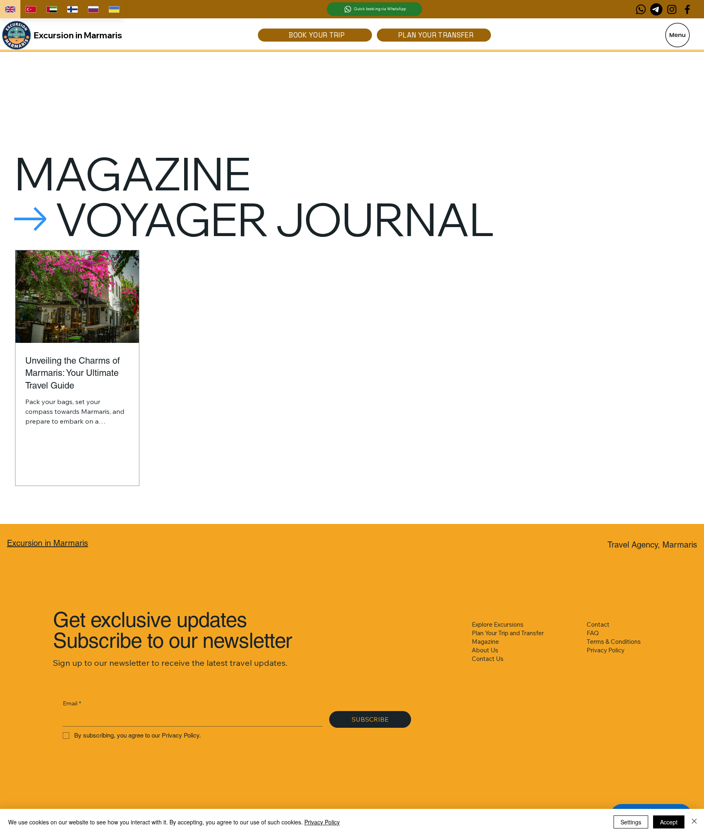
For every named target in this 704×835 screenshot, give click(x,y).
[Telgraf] (656, 9)
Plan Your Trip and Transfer (508, 633)
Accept (669, 822)
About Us (485, 650)
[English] (10, 9)
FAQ (593, 633)
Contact (598, 624)
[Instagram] (672, 9)
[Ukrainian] (113, 9)
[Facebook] (687, 9)
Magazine (485, 641)
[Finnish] (72, 9)
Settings (630, 822)
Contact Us (488, 659)
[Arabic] (51, 9)
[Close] (694, 821)
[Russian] (93, 9)
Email (72, 703)
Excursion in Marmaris (78, 35)
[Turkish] (30, 9)
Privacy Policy (606, 650)
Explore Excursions (498, 624)
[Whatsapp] (641, 9)
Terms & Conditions (614, 641)
